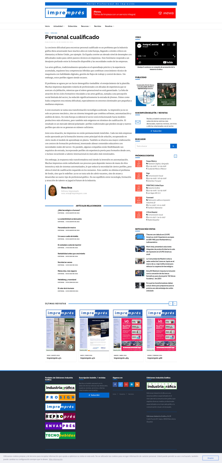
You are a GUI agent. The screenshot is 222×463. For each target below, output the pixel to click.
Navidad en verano (65, 262)
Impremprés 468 (154, 358)
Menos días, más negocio (67, 271)
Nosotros (109, 26)
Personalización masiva (67, 228)
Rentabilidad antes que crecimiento (71, 254)
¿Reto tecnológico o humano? (69, 210)
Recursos (85, 26)
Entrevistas (72, 26)
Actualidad (58, 26)
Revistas (97, 26)
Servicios (131, 394)
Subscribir (157, 131)
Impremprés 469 (121, 358)
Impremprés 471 (54, 358)
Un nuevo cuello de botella (68, 236)
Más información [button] (56, 459)
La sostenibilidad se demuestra (70, 219)
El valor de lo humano (66, 288)
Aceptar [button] (211, 458)
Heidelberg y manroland (67, 280)
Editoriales (54, 33)
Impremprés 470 (87, 358)
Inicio (47, 26)
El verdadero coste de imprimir (69, 245)
